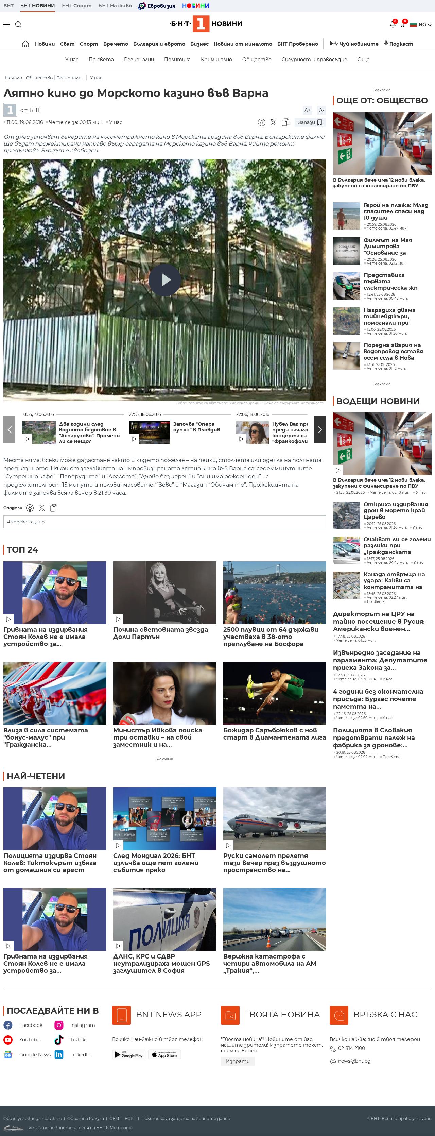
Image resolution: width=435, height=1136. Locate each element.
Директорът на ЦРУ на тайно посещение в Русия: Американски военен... (379, 621)
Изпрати (238, 1061)
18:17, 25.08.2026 (380, 559)
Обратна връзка (85, 1118)
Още (364, 59)
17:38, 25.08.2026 (350, 675)
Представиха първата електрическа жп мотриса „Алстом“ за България (397, 281)
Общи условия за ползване (32, 1118)
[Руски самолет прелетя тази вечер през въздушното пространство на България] (274, 818)
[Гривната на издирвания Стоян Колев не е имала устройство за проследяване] (54, 592)
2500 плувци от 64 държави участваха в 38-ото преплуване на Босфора (270, 637)
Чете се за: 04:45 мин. (387, 563)
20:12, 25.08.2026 (381, 524)
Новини (45, 44)
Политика (177, 59)
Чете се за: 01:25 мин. (356, 641)
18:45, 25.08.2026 (381, 594)
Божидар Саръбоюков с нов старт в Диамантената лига (274, 734)
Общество (257, 59)
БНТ (8, 6)
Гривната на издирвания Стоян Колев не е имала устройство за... (45, 637)
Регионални (139, 59)
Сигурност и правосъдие (314, 59)
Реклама (165, 759)
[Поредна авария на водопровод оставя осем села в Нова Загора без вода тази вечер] (346, 356)
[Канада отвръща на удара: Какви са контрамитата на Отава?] (346, 585)
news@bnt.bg (354, 1061)
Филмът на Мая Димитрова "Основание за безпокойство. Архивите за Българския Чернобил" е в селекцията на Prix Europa (393, 246)
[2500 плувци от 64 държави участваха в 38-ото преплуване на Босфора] (274, 592)
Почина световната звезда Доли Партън (160, 633)
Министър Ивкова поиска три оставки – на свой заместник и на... (157, 737)
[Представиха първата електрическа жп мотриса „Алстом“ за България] (346, 286)
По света (101, 59)
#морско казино (26, 521)
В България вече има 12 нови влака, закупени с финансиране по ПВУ (379, 183)
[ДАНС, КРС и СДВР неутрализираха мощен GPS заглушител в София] (164, 919)
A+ (307, 110)
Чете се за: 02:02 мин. (356, 757)
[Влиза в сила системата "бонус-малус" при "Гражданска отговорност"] (54, 693)
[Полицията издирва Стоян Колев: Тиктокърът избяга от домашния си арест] (54, 818)
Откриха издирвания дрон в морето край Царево (396, 511)
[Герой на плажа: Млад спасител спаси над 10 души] (346, 216)
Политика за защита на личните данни (185, 1118)
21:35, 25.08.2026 (350, 493)
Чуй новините (359, 44)
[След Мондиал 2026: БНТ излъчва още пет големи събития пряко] (164, 818)
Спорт (89, 44)
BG (423, 24)
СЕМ (114, 1118)
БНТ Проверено (297, 44)
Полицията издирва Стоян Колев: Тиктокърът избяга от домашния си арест (50, 863)
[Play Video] (165, 280)
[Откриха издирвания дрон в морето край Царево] (346, 515)
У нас (72, 59)
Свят (67, 44)
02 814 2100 (351, 1048)
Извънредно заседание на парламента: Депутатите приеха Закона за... (380, 660)
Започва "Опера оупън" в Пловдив (196, 427)
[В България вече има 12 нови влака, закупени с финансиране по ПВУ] (382, 143)
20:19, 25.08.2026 (350, 753)
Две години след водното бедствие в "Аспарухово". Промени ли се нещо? (89, 432)
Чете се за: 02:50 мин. (356, 718)
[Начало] (26, 44)
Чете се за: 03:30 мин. (356, 679)
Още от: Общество (382, 100)
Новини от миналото (243, 44)
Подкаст (401, 44)
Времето (115, 44)
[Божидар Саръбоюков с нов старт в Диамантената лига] (274, 693)
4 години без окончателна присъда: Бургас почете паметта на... (378, 699)
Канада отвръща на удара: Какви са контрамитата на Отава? (394, 581)
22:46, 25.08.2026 (351, 714)
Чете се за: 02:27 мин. (387, 598)
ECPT (130, 1118)
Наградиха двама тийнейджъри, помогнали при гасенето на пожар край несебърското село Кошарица (393, 316)
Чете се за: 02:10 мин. (390, 493)
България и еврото (159, 44)
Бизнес (199, 44)
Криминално (216, 59)
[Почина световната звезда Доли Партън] (164, 592)
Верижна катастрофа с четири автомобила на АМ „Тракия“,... (269, 963)
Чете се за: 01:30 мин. (387, 528)
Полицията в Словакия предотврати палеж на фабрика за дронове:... (374, 738)
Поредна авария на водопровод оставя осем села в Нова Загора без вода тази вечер (396, 351)
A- (321, 110)
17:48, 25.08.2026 (350, 636)
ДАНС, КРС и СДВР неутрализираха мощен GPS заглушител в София (161, 963)
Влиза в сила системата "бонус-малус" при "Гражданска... (45, 737)
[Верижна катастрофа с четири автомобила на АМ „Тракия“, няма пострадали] (274, 919)
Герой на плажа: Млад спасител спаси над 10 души (396, 211)
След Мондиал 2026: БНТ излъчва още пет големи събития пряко (156, 863)
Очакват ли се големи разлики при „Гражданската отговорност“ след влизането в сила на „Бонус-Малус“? (397, 546)
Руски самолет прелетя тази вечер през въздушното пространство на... (274, 863)
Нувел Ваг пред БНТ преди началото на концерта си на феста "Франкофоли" (302, 432)
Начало (13, 77)
